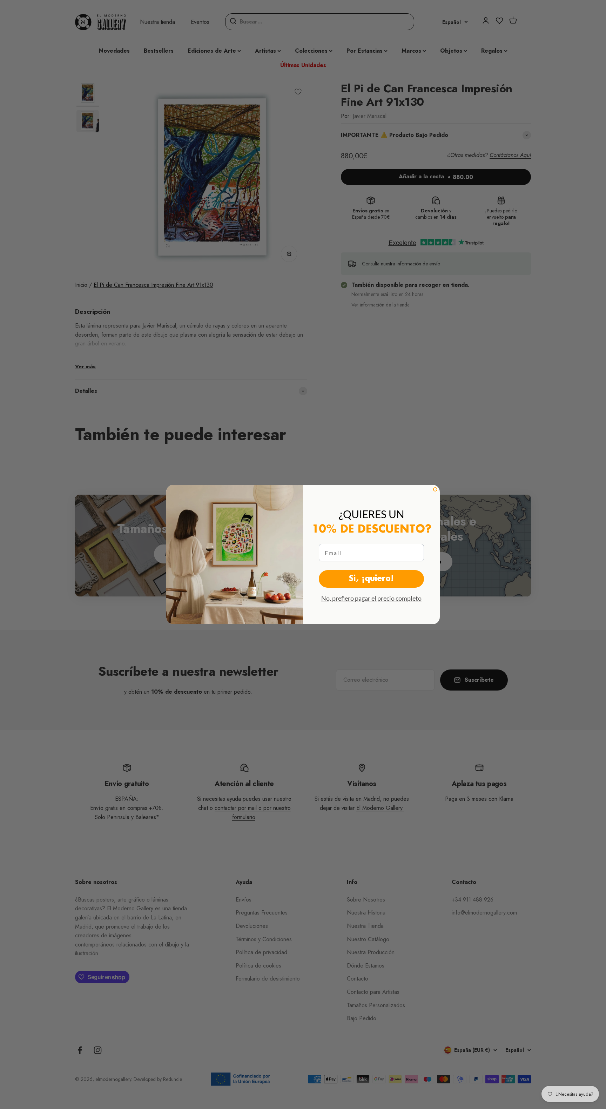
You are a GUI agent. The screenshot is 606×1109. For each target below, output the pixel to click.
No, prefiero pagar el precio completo (371, 598)
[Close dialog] (435, 489)
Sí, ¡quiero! (371, 579)
